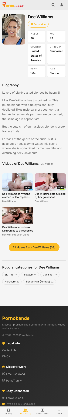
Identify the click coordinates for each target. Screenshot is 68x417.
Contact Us (9, 350)
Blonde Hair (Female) (39, 281)
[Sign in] (61, 5)
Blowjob (29, 274)
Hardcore (12, 281)
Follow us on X (15, 397)
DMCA (6, 356)
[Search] (53, 5)
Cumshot (50, 274)
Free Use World (15, 373)
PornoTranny (14, 380)
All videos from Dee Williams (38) (34, 247)
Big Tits (11, 274)
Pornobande (13, 5)
